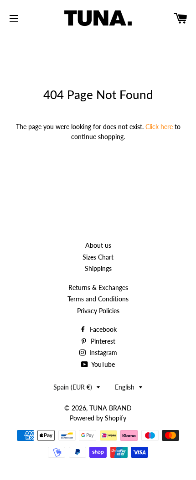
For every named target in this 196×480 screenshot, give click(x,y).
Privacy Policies (98, 311)
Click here (159, 126)
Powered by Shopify (98, 418)
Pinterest (102, 341)
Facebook (102, 329)
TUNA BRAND (110, 408)
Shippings (98, 268)
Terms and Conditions (98, 299)
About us (98, 245)
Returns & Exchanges (98, 287)
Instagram (102, 352)
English (124, 387)
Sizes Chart (98, 257)
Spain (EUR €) (72, 387)
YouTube (102, 364)
